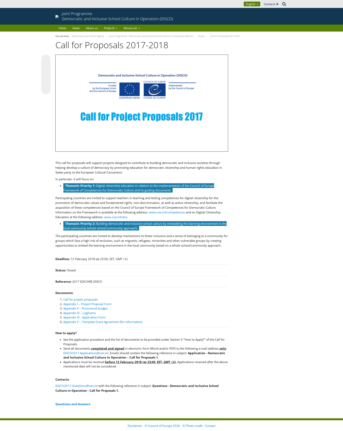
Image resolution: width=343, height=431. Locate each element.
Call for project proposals (80, 299)
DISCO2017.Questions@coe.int (76, 386)
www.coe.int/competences (167, 212)
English (251, 4)
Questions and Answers (72, 404)
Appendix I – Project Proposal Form (87, 304)
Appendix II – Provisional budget (85, 308)
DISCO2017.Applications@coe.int (85, 353)
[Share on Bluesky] (46, 60)
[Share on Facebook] (46, 75)
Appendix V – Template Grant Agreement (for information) (102, 322)
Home (62, 28)
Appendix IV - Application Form (84, 317)
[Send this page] (46, 90)
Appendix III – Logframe (79, 313)
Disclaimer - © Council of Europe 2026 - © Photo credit (165, 426)
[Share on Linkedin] (46, 82)
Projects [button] (109, 28)
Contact (210, 426)
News (76, 28)
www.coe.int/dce (115, 217)
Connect (269, 4)
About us (92, 28)
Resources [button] (130, 28)
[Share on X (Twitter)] (46, 67)
